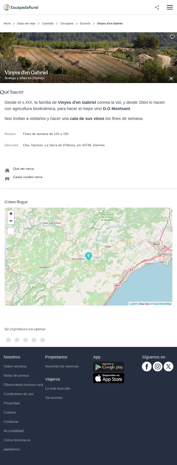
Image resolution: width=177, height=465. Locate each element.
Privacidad (12, 403)
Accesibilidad (14, 431)
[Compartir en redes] (156, 7)
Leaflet (133, 303)
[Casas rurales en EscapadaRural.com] (21, 7)
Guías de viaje (26, 23)
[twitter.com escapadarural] (168, 370)
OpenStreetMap (162, 303)
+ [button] (10, 214)
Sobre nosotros (15, 366)
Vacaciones (54, 397)
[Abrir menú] (169, 7)
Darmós (85, 23)
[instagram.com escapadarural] (157, 370)
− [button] (10, 221)
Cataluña (48, 23)
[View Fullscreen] (10, 231)
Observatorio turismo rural (23, 385)
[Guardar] (172, 36)
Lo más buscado (57, 388)
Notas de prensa (16, 375)
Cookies (10, 412)
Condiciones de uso (18, 394)
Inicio (7, 23)
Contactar (11, 421)
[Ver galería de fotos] (172, 78)
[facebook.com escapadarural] (147, 370)
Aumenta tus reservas (62, 366)
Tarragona (67, 23)
